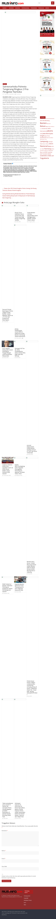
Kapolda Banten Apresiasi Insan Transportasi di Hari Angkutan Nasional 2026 (19, 587)
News (49, 146)
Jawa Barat (46, 133)
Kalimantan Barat (49, 137)
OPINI (43, 148)
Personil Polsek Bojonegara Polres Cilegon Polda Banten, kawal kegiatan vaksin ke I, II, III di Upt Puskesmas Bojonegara (7, 315)
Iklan (46, 128)
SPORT (45, 152)
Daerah (4, 8)
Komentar (5, 830)
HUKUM (43, 128)
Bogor (47, 126)
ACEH (41, 120)
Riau (41, 152)
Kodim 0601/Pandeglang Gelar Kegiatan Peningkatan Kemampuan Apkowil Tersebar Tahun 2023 (20, 469)
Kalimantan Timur (43, 139)
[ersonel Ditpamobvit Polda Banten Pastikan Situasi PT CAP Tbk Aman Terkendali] (32, 341)
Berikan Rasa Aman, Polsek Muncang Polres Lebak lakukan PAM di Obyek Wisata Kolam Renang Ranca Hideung (31, 567)
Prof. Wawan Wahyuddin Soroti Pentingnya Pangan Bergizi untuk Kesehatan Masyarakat (7, 352)
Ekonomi (11, 8)
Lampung (44, 141)
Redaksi (12, 94)
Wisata (47, 8)
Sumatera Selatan (47, 154)
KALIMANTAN (43, 137)
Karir (25, 902)
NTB (53, 146)
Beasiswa (49, 123)
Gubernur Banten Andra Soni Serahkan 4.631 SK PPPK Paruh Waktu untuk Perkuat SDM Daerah (7, 469)
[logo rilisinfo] (12, 890)
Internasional (25, 8)
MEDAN (51, 144)
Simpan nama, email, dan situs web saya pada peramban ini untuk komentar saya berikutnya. (19, 877)
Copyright (26, 898)
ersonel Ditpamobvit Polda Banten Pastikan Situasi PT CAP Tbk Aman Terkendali (32, 449)
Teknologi (41, 8)
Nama (4, 850)
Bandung (47, 120)
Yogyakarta (44, 158)
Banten (4, 84)
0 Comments (18, 94)
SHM (43, 152)
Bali (44, 120)
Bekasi (42, 126)
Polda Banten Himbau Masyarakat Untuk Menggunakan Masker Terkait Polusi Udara (32, 216)
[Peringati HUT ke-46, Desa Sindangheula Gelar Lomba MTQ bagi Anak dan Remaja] (20, 341)
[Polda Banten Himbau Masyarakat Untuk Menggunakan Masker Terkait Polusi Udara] (33, 205)
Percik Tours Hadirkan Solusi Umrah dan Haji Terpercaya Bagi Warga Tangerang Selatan (20, 216)
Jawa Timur (47, 136)
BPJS (49, 126)
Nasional (17, 8)
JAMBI (41, 133)
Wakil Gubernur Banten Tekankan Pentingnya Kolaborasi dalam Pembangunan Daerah (7, 587)
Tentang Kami (27, 896)
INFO (49, 128)
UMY (52, 156)
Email (3, 858)
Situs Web (4, 866)
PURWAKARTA (50, 150)
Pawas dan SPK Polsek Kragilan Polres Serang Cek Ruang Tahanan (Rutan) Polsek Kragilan (19, 189)
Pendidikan (34, 8)
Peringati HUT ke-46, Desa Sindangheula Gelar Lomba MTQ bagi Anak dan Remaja (20, 352)
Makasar (44, 143)
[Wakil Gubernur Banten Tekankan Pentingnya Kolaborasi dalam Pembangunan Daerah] (8, 577)
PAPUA (52, 149)
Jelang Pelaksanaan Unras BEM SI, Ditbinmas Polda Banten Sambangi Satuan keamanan (20, 332)
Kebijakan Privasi (28, 900)
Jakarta (50, 131)
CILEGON (51, 126)
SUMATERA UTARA (45, 156)
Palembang (47, 149)
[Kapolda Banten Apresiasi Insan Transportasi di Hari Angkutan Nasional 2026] (20, 577)
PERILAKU (46, 150)
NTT (40, 148)
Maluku (47, 143)
